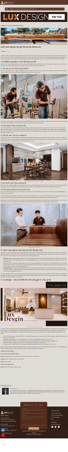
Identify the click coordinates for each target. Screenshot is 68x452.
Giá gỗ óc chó (6, 263)
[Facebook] (52, 427)
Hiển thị (7, 51)
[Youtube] (55, 427)
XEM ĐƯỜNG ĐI (54, 422)
